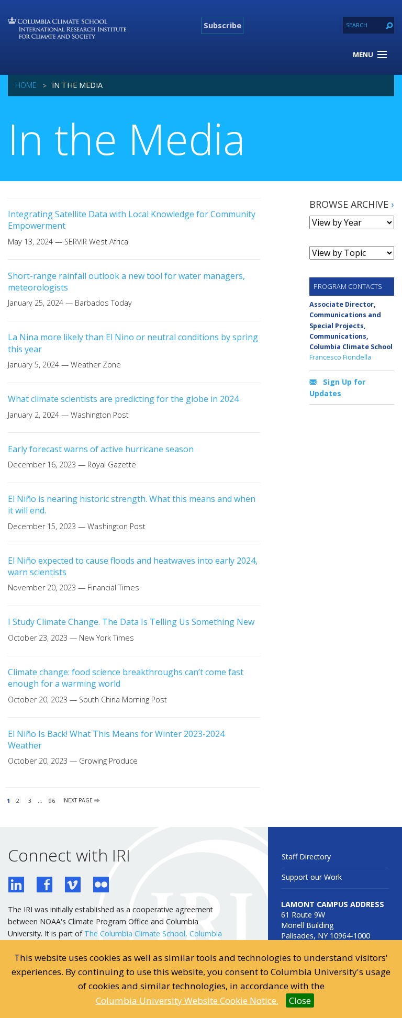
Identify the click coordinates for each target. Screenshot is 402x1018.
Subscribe (222, 25)
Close (300, 1000)
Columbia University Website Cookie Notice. (187, 1000)
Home (26, 85)
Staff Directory (306, 857)
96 (52, 800)
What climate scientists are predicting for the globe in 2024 (123, 399)
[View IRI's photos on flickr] (101, 885)
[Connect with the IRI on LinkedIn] (16, 885)
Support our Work (312, 877)
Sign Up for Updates (337, 387)
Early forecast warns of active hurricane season (101, 449)
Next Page (79, 800)
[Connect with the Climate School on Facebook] (44, 885)
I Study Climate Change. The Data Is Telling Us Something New (131, 622)
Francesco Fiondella (340, 357)
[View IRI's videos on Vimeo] (72, 885)
